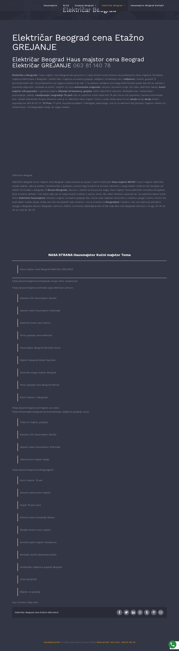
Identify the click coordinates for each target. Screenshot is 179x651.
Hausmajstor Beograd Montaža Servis (40, 347)
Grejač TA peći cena (30, 505)
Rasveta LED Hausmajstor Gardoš (38, 298)
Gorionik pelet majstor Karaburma (38, 542)
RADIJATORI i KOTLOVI (108, 642)
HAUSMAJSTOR (52, 642)
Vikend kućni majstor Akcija (34, 459)
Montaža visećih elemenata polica (38, 554)
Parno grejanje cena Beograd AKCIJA (39, 385)
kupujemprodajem (72, 103)
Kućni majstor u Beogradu (34, 397)
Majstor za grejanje (30, 592)
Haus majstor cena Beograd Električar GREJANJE (46, 269)
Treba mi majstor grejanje (34, 422)
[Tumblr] (147, 612)
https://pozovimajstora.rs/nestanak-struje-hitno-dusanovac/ (45, 281)
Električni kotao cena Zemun (35, 323)
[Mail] (161, 612)
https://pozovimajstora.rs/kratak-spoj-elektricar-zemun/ (42, 287)
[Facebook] (119, 612)
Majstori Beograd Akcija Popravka (37, 360)
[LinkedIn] (133, 612)
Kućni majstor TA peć (31, 480)
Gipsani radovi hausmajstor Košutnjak (40, 310)
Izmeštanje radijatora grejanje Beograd (41, 567)
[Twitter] (126, 612)
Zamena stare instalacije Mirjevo (37, 517)
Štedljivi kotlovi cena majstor (35, 530)
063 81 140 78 (92, 65)
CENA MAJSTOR (28, 579)
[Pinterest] (154, 612)
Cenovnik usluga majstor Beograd (38, 372)
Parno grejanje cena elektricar (36, 335)
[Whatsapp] (140, 612)
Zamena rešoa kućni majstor (35, 492)
